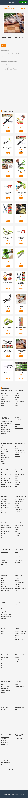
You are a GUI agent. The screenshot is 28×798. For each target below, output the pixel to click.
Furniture (3, 501)
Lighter (16, 529)
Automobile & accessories (19, 734)
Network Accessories (6, 429)
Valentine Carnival (20, 655)
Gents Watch (4, 562)
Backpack (17, 578)
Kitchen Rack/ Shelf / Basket (6, 483)
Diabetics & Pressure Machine (6, 460)
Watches (17, 395)
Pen (2, 578)
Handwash (3, 765)
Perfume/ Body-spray (20, 401)
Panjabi (3, 663)
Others (3, 463)
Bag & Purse (18, 575)
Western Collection (5, 401)
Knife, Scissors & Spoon (9, 8)
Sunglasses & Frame (5, 708)
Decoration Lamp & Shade (5, 508)
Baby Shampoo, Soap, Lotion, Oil (20, 453)
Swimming (3, 618)
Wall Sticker (4, 499)
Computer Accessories (5, 417)
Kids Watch (4, 564)
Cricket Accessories (6, 616)
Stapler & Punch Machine (7, 588)
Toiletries (17, 397)
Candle (16, 537)
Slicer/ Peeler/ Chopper (6, 472)
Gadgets (3, 523)
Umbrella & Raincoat (19, 432)
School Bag (17, 584)
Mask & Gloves (4, 688)
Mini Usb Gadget (5, 531)
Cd (2, 633)
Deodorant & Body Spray (7, 769)
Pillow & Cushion (5, 513)
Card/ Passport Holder (20, 582)
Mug (16, 531)
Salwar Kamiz (4, 657)
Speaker (17, 507)
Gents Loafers (4, 744)
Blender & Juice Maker (6, 474)
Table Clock (4, 558)
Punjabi (16, 405)
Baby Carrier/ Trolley (19, 460)
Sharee (3, 399)
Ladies (16, 604)
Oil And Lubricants (5, 690)
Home (4, 6)
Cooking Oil (17, 484)
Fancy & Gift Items (20, 523)
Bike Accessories (5, 686)
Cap (2, 607)
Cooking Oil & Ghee (19, 686)
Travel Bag (17, 580)
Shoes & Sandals (5, 667)
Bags (2, 405)
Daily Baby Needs (20, 443)
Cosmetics (3, 393)
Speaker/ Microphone (6, 421)
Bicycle (3, 692)
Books (2, 631)
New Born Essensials (19, 450)
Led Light (3, 505)
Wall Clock (3, 556)
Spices (16, 476)
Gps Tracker (4, 537)
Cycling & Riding (6, 681)
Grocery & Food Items (19, 470)
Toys (16, 446)
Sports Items (5, 602)
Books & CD (4, 628)
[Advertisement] (14, 96)
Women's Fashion (6, 390)
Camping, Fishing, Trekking (5, 611)
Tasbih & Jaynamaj (19, 533)
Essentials (17, 424)
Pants (16, 403)
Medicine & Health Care (6, 444)
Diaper (16, 448)
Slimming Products (5, 449)
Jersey (3, 604)
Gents (16, 607)
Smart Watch (4, 552)
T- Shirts (17, 393)
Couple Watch (4, 560)
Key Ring (17, 527)
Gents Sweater (18, 560)
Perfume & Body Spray (19, 708)
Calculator (3, 582)
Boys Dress (17, 458)
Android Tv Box (18, 511)
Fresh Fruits (17, 482)
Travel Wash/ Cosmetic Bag (20, 589)
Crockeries (3, 476)
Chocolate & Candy (19, 474)
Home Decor (5, 496)
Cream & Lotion (5, 767)
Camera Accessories (6, 527)
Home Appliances (19, 422)
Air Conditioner (18, 509)
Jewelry (17, 661)
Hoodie (16, 552)
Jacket (16, 554)
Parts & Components (20, 499)
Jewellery (3, 397)
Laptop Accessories (6, 423)
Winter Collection (20, 549)
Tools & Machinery (19, 420)
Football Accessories (6, 614)
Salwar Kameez (5, 395)
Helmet (3, 684)
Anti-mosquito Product (20, 430)
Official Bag (17, 586)
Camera (3, 535)
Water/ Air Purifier (19, 639)
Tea (16, 486)
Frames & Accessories (6, 716)
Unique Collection (19, 501)
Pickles (16, 478)
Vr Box (2, 529)
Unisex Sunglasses (5, 712)
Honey (16, 480)
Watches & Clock (6, 549)
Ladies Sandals (5, 742)
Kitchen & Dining (12, 6)
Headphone (4, 425)
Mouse (3, 427)
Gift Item (17, 657)
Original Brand (4, 554)
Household (18, 417)
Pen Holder (4, 586)
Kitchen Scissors (21, 8)
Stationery (4, 575)
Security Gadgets (5, 525)
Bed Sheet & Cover (5, 503)
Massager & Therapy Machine (6, 452)
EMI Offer (17, 628)
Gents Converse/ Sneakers (5, 737)
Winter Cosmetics (19, 562)
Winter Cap (17, 556)
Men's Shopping (19, 390)
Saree (2, 665)
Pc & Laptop (17, 637)
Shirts (16, 399)
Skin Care (3, 447)
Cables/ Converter (5, 431)
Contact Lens (4, 714)
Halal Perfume (18, 712)
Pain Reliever (4, 455)
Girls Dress (17, 456)
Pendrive (3, 433)
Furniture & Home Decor (20, 631)
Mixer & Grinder (5, 480)
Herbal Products (5, 457)
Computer (17, 505)
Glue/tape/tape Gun (6, 584)
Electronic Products (21, 496)
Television (17, 503)
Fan (16, 426)
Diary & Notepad (5, 590)
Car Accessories (18, 738)
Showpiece (4, 511)
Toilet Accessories (19, 428)
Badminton (4, 609)
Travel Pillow (18, 535)
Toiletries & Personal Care (5, 761)
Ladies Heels (4, 740)
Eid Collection (5, 655)
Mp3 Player (4, 533)
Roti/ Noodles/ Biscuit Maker (6, 487)
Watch (2, 403)
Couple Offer (18, 659)
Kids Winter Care (18, 558)
